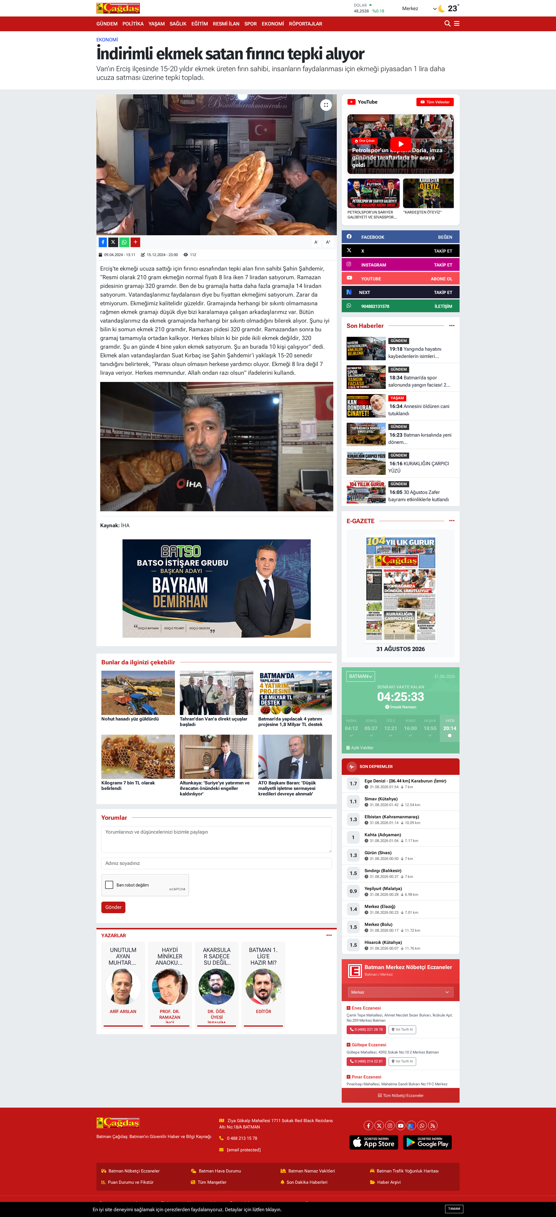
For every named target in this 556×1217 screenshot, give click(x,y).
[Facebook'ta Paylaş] (103, 242)
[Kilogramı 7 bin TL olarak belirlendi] (138, 756)
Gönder (113, 907)
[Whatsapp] (422, 1125)
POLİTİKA (133, 24)
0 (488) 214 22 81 (369, 1061)
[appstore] (374, 1142)
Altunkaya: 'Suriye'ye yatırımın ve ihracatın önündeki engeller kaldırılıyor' (215, 788)
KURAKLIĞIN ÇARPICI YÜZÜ (418, 467)
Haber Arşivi (389, 1182)
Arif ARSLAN (123, 1011)
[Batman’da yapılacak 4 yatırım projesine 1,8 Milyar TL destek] (295, 692)
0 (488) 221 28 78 (369, 1029)
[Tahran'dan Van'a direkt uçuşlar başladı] (216, 692)
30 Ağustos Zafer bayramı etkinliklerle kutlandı (418, 496)
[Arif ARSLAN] (123, 986)
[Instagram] (390, 1125)
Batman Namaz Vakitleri (311, 1171)
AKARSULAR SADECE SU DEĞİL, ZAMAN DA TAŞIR (217, 956)
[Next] (411, 1125)
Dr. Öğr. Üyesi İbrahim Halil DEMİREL (217, 1016)
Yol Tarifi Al (404, 1029)
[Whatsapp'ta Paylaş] (124, 242)
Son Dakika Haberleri (307, 1182)
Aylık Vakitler (362, 747)
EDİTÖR (263, 1011)
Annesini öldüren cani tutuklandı (418, 410)
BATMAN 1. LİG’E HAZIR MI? (263, 956)
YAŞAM (157, 24)
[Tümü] (452, 325)
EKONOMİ (273, 24)
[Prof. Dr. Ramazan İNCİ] (170, 986)
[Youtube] (400, 1125)
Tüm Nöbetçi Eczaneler (403, 1095)
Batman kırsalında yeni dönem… (419, 438)
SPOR (250, 24)
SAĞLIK (178, 24)
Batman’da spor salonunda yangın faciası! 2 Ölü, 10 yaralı (417, 382)
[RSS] (433, 1125)
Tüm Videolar (438, 102)
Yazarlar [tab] (113, 935)
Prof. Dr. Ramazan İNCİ (169, 1016)
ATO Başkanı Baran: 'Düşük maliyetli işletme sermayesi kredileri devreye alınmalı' (287, 788)
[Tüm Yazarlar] (329, 935)
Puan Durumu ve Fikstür (130, 1182)
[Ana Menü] (456, 24)
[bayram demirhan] (216, 587)
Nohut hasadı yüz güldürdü (130, 719)
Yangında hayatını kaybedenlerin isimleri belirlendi (414, 353)
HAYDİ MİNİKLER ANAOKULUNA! (170, 956)
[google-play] (427, 1142)
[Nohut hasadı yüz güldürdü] (138, 692)
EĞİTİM (199, 24)
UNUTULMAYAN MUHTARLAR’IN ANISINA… (123, 956)
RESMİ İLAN (226, 24)
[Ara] (448, 24)
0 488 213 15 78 (242, 1138)
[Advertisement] (71, 123)
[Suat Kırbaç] (216, 445)
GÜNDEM (107, 24)
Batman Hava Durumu (220, 1171)
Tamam (454, 1209)
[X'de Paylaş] (113, 242)
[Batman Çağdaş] (118, 8)
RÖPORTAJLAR (305, 24)
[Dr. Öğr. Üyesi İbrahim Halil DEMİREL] (216, 986)
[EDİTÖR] (263, 986)
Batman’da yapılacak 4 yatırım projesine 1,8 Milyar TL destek (290, 721)
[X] (379, 1125)
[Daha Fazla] (135, 242)
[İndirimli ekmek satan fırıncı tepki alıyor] (216, 164)
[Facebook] (368, 1125)
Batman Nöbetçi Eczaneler (134, 1171)
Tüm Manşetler (212, 1182)
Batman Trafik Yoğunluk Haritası (408, 1171)
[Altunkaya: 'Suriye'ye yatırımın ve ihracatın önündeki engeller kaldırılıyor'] (216, 756)
